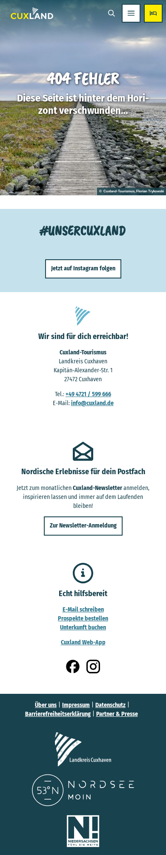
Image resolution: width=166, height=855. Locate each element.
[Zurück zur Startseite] (32, 13)
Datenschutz (110, 705)
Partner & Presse (117, 714)
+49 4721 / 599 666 (88, 394)
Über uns (46, 705)
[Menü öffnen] (131, 13)
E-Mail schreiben (83, 609)
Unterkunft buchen (83, 627)
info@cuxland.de (92, 403)
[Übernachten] (153, 13)
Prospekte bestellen (83, 618)
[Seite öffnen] (83, 749)
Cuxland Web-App (83, 642)
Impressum (76, 705)
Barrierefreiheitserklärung (58, 714)
